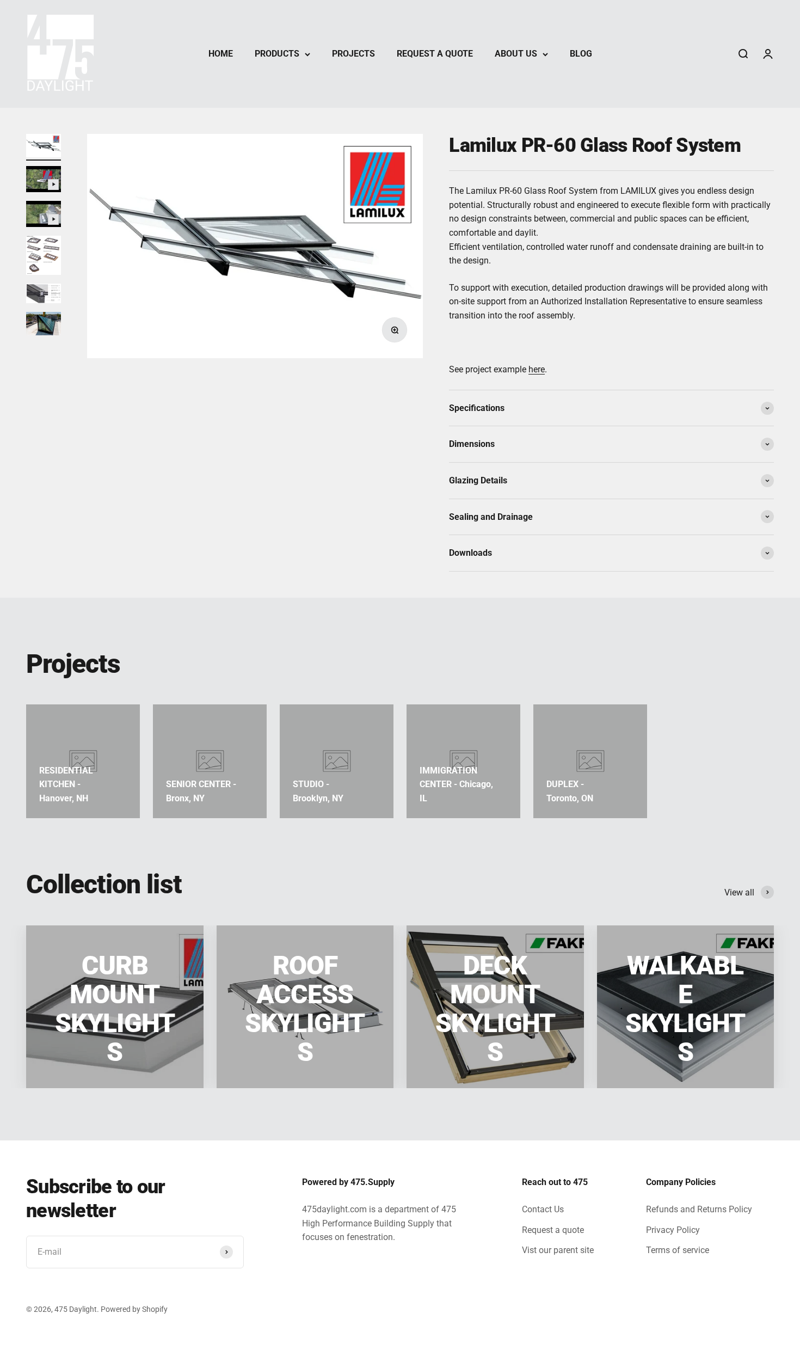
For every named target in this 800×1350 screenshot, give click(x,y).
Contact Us (543, 1209)
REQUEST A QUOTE (435, 53)
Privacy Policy (673, 1230)
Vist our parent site (558, 1250)
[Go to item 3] (43, 215)
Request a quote (553, 1230)
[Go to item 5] (43, 295)
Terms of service (677, 1250)
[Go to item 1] (43, 147)
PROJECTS (353, 53)
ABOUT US (516, 53)
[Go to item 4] (43, 257)
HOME (220, 53)
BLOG (581, 53)
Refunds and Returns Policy (699, 1209)
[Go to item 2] (43, 180)
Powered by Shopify (134, 1309)
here (536, 369)
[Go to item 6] (43, 325)
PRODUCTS (277, 53)
